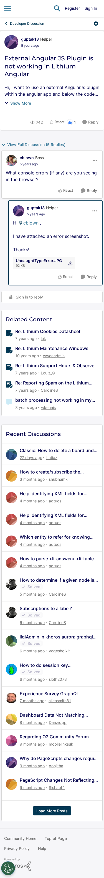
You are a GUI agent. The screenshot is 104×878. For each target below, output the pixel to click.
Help (42, 848)
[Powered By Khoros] (52, 864)
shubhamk (58, 479)
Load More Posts (52, 810)
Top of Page (56, 838)
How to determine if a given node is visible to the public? (57, 580)
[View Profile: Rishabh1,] (11, 784)
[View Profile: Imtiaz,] (11, 454)
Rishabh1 (57, 787)
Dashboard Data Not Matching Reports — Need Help (52, 715)
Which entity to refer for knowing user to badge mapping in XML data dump (57, 537)
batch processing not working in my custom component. (53, 400)
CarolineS (49, 390)
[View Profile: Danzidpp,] (11, 719)
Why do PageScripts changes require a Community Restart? (59, 758)
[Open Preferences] (8, 868)
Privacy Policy (17, 848)
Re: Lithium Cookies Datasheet (47, 331)
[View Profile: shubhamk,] (11, 476)
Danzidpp (58, 722)
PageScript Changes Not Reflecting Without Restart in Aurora (57, 780)
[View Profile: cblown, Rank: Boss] (11, 160)
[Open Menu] (96, 24)
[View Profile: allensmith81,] (11, 697)
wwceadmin (54, 355)
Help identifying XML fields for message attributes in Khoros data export (56, 494)
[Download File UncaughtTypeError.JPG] (70, 263)
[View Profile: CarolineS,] (11, 584)
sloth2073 (58, 679)
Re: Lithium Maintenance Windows (51, 348)
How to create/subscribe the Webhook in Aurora (50, 472)
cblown (27, 157)
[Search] (57, 8)
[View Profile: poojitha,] (11, 762)
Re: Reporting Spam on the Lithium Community (52, 383)
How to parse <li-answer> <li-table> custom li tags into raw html (58, 559)
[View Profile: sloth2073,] (11, 669)
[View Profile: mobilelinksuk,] (11, 740)
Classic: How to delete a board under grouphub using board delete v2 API (59, 450)
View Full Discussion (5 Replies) (36, 144)
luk (43, 338)
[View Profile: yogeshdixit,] (11, 641)
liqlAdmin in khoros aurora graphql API (56, 637)
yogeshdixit (59, 650)
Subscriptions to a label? (46, 608)
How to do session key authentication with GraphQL (50, 665)
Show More (20, 103)
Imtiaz (51, 457)
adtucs (55, 501)
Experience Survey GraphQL (49, 693)
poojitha (56, 765)
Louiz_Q (48, 373)
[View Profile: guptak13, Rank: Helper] (11, 42)
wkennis (48, 407)
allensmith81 (60, 700)
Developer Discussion (27, 23)
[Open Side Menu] (7, 8)
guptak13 (30, 39)
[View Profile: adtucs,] (11, 497)
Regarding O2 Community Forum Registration (54, 737)
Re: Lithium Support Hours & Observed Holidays (56, 366)
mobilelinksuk (61, 744)
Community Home (20, 838)
